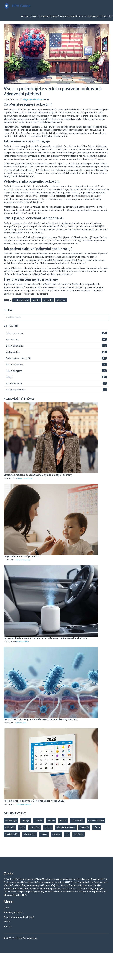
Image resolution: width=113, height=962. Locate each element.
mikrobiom (34, 827)
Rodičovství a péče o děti (18, 358)
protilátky (48, 300)
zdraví (22, 827)
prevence (56, 834)
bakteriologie (11, 820)
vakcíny (48, 827)
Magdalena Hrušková (33, 99)
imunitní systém (12, 834)
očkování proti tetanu (65, 827)
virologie (25, 820)
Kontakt (7, 926)
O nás (6, 907)
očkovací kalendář (96, 820)
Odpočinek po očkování (98, 16)
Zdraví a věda (12, 339)
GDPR (7, 921)
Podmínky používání (13, 912)
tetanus (44, 834)
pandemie (84, 827)
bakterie (51, 820)
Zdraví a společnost (15, 389)
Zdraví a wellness (14, 364)
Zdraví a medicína (14, 345)
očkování (38, 820)
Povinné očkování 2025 (50, 16)
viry (67, 834)
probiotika (78, 834)
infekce (97, 827)
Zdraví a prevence (14, 333)
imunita (36, 300)
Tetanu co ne (28, 16)
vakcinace (60, 300)
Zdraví (9, 377)
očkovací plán (30, 834)
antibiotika (9, 827)
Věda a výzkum (13, 352)
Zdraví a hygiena (14, 370)
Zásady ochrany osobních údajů (19, 917)
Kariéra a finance (14, 383)
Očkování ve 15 (74, 16)
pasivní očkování (21, 300)
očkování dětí (77, 820)
